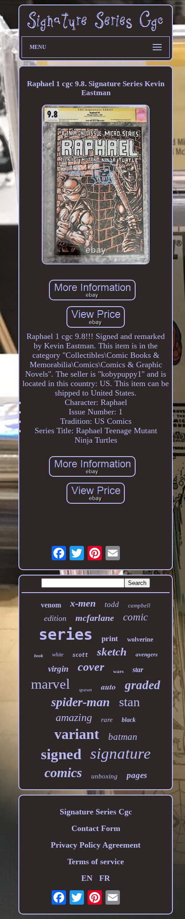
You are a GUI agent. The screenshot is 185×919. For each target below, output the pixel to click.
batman (122, 736)
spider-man (80, 702)
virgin (58, 668)
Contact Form (95, 828)
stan (129, 702)
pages (137, 775)
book (38, 655)
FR (104, 878)
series (65, 634)
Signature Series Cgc (96, 811)
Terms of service (95, 861)
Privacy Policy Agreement (96, 844)
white (57, 654)
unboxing (104, 776)
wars (118, 671)
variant (76, 734)
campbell (139, 605)
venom (51, 605)
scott (80, 655)
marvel (50, 684)
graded (142, 685)
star (137, 669)
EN (86, 878)
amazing (74, 717)
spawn (85, 689)
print (109, 638)
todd (112, 604)
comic (135, 617)
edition (55, 618)
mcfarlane (94, 618)
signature (120, 753)
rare (107, 719)
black (129, 720)
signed (61, 754)
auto (108, 686)
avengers (147, 654)
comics (63, 772)
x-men (83, 603)
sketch (112, 652)
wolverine (140, 639)
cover (91, 666)
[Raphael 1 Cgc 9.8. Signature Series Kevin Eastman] (95, 186)
